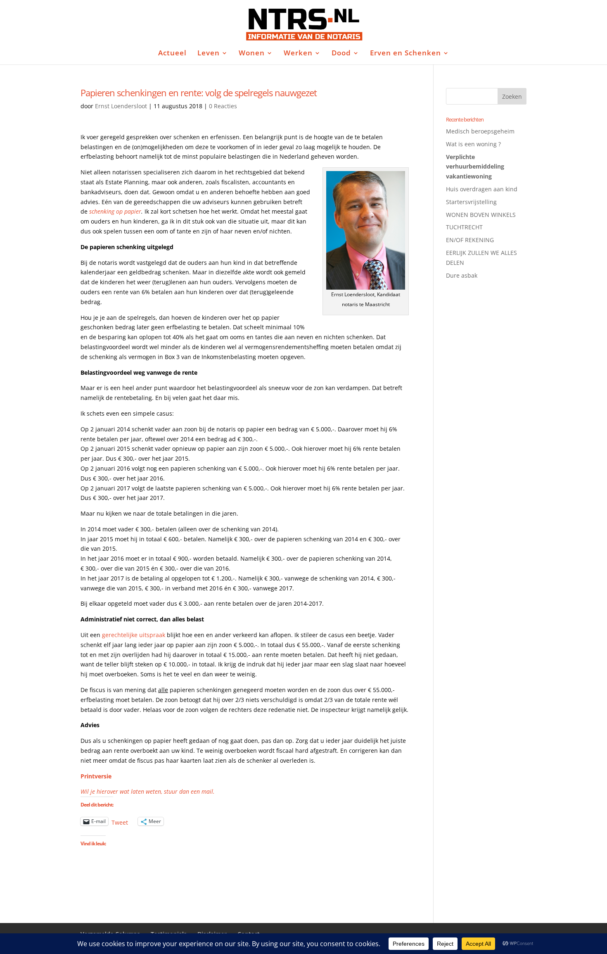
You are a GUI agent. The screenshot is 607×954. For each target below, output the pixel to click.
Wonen (252, 53)
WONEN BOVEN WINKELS (481, 215)
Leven (208, 53)
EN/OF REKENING (470, 240)
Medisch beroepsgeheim (480, 131)
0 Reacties (223, 106)
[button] (365, 230)
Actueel (172, 53)
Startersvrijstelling (471, 202)
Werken (298, 53)
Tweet (119, 821)
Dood (341, 53)
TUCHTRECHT (464, 227)
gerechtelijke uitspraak (133, 635)
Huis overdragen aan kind (481, 189)
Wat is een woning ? (473, 144)
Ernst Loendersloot (121, 106)
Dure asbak (461, 275)
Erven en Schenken (405, 53)
